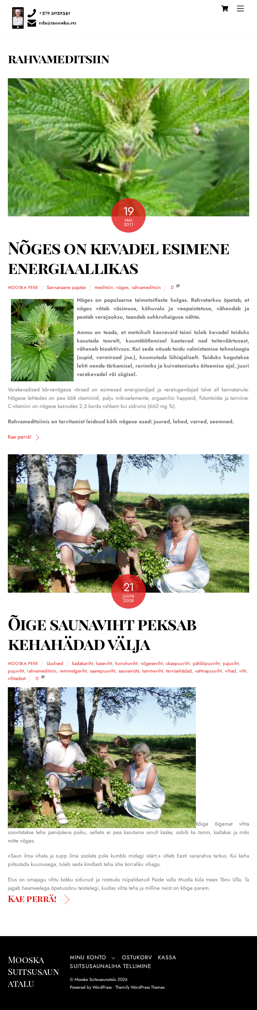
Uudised (55, 663)
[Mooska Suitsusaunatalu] (42, 26)
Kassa (167, 957)
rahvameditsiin (146, 287)
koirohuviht (126, 663)
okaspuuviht (178, 663)
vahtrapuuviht (208, 670)
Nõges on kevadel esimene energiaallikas (118, 257)
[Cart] (224, 8)
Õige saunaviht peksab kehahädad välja (102, 633)
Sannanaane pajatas (66, 287)
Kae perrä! (19, 437)
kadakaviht (82, 663)
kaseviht (104, 663)
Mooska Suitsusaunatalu (95, 979)
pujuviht (16, 670)
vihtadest (17, 678)
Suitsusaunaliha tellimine (110, 966)
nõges (122, 287)
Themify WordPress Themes (140, 987)
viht (242, 670)
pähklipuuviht (206, 663)
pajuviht (231, 663)
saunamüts (128, 670)
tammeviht (152, 670)
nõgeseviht (152, 663)
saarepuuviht (102, 670)
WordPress (102, 987)
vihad (230, 670)
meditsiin (104, 287)
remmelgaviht (73, 670)
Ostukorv (137, 957)
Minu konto (88, 957)
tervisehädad (179, 670)
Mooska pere (23, 287)
